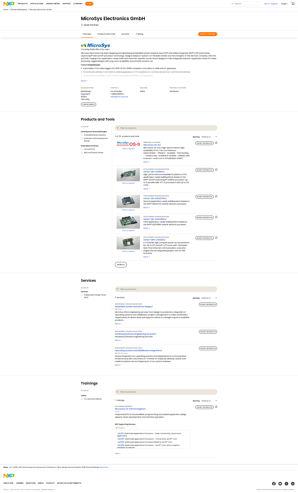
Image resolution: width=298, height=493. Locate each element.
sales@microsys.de (119, 96)
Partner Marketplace (19, 9)
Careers (20, 483)
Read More (104, 467)
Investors (31, 483)
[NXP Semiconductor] (8, 3)
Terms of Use (14, 490)
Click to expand (128, 149)
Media (41, 483)
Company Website (88, 104)
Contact (50, 483)
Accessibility (35, 490)
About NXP (8, 483)
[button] (285, 3)
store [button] (89, 4)
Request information (204, 143)
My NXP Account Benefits (69, 483)
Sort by (196, 137)
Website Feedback (47, 490)
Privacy (6, 490)
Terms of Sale (25, 490)
